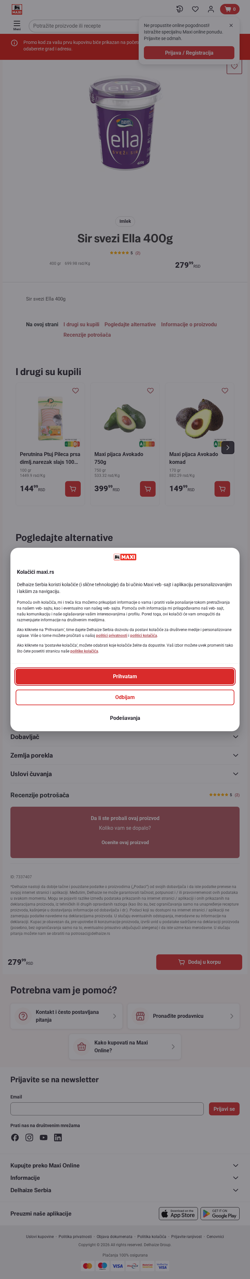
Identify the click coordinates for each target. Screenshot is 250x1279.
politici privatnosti (111, 635)
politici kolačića (143, 635)
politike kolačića (84, 651)
